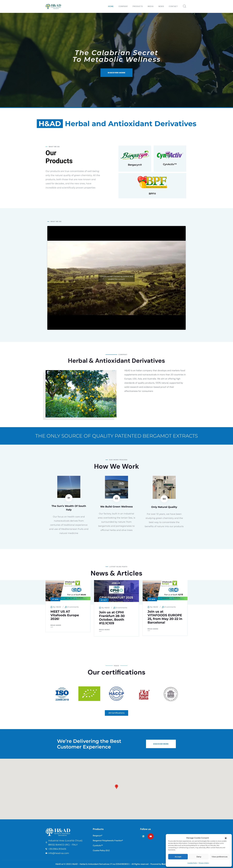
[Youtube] (151, 836)
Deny (198, 857)
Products (138, 6)
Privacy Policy (204, 863)
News (161, 6)
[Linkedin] (143, 836)
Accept (178, 857)
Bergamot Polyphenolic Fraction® (108, 840)
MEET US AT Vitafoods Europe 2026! (64, 615)
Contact (173, 6)
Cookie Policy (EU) (101, 850)
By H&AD (57, 607)
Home (111, 6)
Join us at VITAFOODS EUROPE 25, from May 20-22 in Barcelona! (165, 617)
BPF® (152, 193)
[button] (226, 838)
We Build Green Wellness (116, 506)
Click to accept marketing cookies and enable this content (116, 277)
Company (123, 6)
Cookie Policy (192, 863)
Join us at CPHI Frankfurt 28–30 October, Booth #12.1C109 (112, 617)
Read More (55, 625)
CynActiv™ (170, 164)
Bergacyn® (135, 164)
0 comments (73, 607)
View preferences (220, 857)
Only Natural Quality (164, 507)
